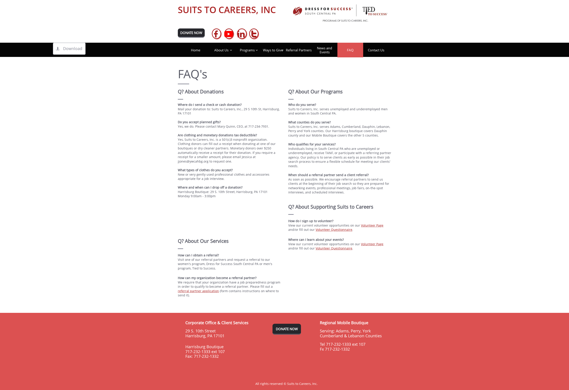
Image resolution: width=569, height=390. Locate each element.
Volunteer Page (372, 225)
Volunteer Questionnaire (334, 229)
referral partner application (198, 291)
